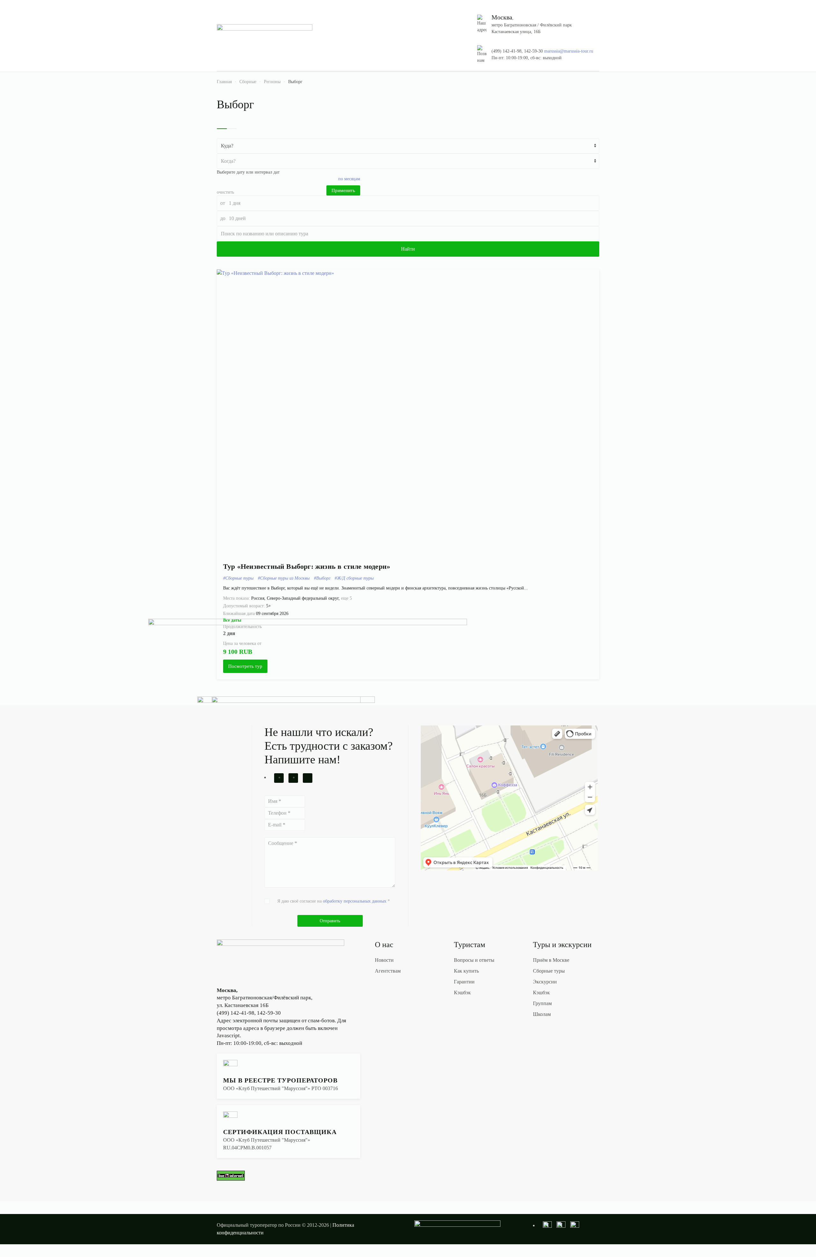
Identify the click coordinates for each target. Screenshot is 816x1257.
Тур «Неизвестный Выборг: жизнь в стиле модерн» (306, 566)
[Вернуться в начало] (264, 37)
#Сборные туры (238, 578)
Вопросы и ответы (474, 960)
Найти (408, 249)
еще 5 (346, 598)
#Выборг (322, 578)
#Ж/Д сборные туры (354, 578)
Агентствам (388, 971)
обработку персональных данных (354, 901)
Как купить (466, 971)
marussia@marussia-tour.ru (568, 51)
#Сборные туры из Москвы (284, 578)
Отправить (330, 920)
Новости (384, 960)
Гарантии (464, 981)
